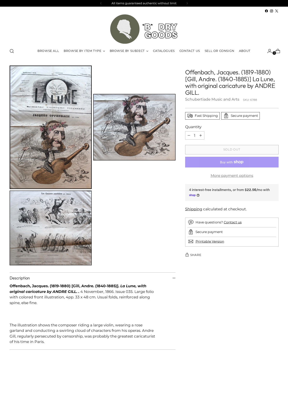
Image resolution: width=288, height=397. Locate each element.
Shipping (193, 209)
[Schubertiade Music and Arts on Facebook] (266, 11)
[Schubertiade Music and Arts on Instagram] (271, 11)
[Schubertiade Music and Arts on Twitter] (276, 11)
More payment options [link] (232, 175)
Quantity (193, 126)
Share (195, 255)
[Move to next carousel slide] (275, 383)
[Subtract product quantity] (188, 135)
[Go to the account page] (268, 51)
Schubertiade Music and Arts (212, 99)
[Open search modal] (12, 51)
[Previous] (101, 3)
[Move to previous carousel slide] (266, 383)
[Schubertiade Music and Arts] (144, 29)
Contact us (233, 222)
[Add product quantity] (200, 135)
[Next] (187, 3)
